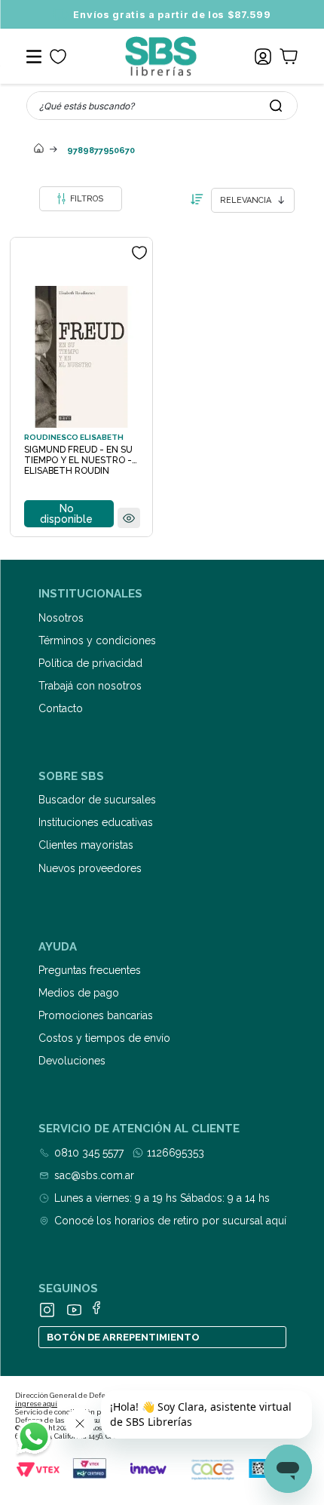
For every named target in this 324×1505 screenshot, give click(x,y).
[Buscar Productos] (276, 105)
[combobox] (162, 105)
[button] (129, 518)
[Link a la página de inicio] (39, 149)
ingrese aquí (36, 1404)
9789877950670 (101, 150)
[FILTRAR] (80, 198)
